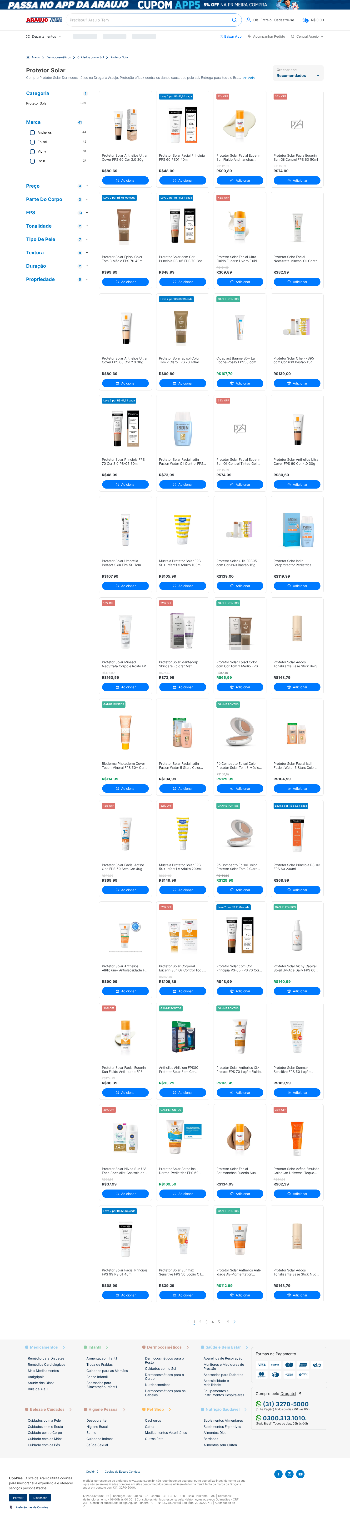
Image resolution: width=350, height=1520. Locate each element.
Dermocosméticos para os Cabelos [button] (165, 1393)
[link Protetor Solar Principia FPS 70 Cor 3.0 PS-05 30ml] (126, 429)
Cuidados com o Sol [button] (160, 1368)
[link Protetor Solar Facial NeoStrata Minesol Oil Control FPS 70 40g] (297, 226)
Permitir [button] (18, 1498)
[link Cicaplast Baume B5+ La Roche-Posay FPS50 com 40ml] (240, 327)
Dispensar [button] (40, 1498)
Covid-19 (92, 1471)
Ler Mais (248, 78)
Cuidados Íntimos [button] (99, 1439)
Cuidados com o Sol (90, 57)
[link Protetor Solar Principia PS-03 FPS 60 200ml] (297, 834)
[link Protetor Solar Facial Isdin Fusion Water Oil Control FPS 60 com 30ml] (183, 429)
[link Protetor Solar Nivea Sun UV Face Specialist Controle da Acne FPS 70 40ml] (126, 1138)
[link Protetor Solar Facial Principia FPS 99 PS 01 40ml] (126, 1239)
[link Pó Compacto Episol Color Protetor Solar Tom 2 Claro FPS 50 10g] (240, 834)
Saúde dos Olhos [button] (41, 1383)
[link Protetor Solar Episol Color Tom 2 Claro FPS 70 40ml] (183, 327)
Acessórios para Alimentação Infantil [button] (101, 1385)
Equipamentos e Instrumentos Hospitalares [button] (224, 1393)
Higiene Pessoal (103, 1409)
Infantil (95, 1347)
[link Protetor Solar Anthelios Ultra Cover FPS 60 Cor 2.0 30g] (126, 327)
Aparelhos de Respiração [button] (223, 1358)
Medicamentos (44, 1347)
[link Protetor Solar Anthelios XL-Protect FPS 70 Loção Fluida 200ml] (240, 1036)
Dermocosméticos (59, 57)
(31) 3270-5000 (285, 1404)
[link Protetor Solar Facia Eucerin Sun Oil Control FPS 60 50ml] (297, 125)
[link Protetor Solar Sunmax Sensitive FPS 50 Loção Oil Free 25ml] (183, 1239)
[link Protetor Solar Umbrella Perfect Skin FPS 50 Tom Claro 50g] (126, 530)
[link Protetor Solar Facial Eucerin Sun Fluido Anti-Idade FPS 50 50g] (126, 1036)
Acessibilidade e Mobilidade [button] (216, 1383)
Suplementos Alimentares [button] (223, 1420)
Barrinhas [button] (211, 1439)
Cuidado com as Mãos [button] (45, 1439)
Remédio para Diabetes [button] (46, 1358)
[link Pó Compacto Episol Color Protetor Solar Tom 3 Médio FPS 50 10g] (240, 732)
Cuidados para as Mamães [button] (107, 1371)
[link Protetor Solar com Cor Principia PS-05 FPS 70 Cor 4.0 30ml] (183, 226)
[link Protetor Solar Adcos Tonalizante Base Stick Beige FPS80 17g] (297, 631)
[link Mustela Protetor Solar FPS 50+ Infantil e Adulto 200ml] (183, 834)
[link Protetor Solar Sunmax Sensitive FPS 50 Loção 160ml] (297, 1036)
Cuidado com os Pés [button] (44, 1445)
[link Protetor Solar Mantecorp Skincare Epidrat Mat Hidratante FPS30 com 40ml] (183, 631)
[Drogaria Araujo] (44, 20)
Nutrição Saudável (223, 1409)
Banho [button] (91, 1432)
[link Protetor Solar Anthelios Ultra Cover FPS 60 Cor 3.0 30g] (126, 125)
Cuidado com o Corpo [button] (45, 1432)
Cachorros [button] (153, 1420)
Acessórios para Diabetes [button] (223, 1375)
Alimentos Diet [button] (215, 1432)
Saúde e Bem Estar (223, 1347)
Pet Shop (155, 1409)
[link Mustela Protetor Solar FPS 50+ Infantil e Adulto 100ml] (183, 530)
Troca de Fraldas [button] (99, 1364)
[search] (154, 20)
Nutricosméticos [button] (157, 1385)
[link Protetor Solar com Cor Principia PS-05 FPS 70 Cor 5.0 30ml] (240, 935)
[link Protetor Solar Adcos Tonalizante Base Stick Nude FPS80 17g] (297, 1239)
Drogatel (288, 1393)
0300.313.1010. (284, 1418)
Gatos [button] (149, 1427)
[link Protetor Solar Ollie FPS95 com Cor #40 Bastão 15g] (240, 530)
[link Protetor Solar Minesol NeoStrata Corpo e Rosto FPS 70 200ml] (126, 631)
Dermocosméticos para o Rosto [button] (164, 1360)
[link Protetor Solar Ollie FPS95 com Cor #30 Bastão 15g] (297, 327)
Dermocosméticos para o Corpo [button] (164, 1377)
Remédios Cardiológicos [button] (46, 1364)
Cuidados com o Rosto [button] (45, 1427)
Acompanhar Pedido (269, 36)
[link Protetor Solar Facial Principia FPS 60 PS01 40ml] (183, 125)
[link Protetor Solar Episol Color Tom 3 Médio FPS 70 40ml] (126, 226)
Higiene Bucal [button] (97, 1427)
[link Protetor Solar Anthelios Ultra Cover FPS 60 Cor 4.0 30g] (297, 429)
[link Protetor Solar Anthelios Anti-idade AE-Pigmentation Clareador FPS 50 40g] (240, 1239)
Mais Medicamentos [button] (43, 1371)
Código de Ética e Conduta (122, 1471)
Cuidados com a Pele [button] (44, 1420)
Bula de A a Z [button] (38, 1389)
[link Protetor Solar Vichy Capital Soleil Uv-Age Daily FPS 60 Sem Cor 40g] (297, 935)
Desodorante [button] (96, 1420)
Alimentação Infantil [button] (101, 1358)
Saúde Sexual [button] (97, 1445)
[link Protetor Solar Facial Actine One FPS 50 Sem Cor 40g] (126, 834)
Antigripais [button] (36, 1377)
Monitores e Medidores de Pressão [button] (224, 1366)
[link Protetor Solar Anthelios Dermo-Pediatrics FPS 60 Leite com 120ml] (183, 1138)
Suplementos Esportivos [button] (222, 1427)
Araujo (35, 57)
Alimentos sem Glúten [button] (220, 1445)
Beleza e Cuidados (47, 1409)
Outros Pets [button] (154, 1439)
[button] (29, 1507)
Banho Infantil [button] (97, 1377)
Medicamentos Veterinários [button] (166, 1432)
